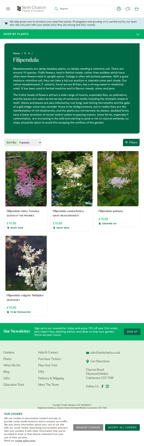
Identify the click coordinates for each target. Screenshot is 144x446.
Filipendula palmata (111, 211)
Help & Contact (48, 352)
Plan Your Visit (47, 365)
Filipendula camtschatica (68, 211)
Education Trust (14, 385)
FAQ (41, 372)
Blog (6, 372)
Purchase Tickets (49, 359)
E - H (27, 53)
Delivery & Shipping (51, 378)
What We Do (12, 365)
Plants (8, 359)
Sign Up (132, 332)
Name (16, 53)
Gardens (9, 352)
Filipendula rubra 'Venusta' (23, 211)
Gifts (7, 378)
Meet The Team (48, 385)
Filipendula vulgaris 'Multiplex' (25, 295)
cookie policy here (25, 440)
